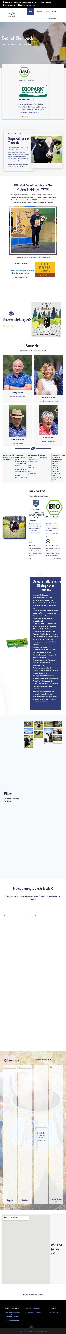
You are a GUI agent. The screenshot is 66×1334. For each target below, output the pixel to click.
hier (45, 702)
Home (30, 11)
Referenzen (52, 18)
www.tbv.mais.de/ (21, 277)
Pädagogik (39, 11)
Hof (47, 11)
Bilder (54, 11)
